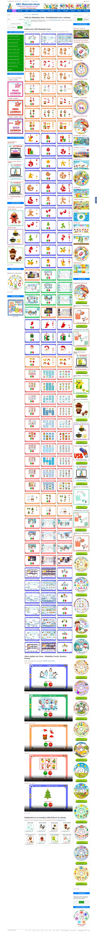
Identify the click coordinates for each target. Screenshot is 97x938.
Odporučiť (81, 902)
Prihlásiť (20, 27)
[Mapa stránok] (88, 930)
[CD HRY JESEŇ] (81, 299)
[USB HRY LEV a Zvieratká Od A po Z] (30, 840)
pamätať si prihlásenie (16, 23)
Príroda (38, 930)
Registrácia (13, 27)
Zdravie (54, 930)
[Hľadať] (88, 15)
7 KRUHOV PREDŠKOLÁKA (65, 930)
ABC (26, 930)
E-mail (9, 14)
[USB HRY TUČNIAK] (42, 827)
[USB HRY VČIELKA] (54, 827)
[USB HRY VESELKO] (42, 840)
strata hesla (21, 19)
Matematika (34, 930)
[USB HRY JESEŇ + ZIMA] (67, 840)
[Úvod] (10, 6)
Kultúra (50, 930)
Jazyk (30, 930)
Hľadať (79, 19)
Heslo (9, 19)
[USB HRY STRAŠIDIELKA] (54, 840)
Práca (46, 930)
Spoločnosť (42, 930)
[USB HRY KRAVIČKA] (67, 827)
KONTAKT (57, 930)
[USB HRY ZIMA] (30, 827)
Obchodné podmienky (73, 930)
